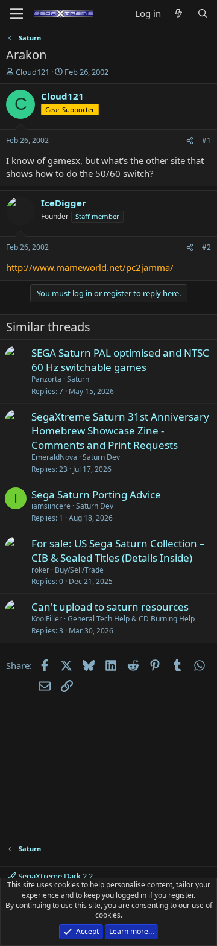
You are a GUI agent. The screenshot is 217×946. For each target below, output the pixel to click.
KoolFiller (46, 619)
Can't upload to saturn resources (110, 607)
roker (40, 570)
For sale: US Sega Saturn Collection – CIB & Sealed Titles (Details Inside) (118, 550)
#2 (206, 247)
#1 (206, 140)
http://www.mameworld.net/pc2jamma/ (90, 267)
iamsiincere (51, 506)
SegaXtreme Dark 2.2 (54, 876)
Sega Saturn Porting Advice (96, 494)
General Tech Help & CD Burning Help (131, 619)
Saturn (78, 379)
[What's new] (178, 13)
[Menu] (16, 14)
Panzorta (46, 379)
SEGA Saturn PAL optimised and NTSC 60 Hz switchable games (120, 360)
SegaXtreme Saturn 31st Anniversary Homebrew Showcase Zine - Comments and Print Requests (120, 431)
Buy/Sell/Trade (79, 570)
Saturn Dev (101, 457)
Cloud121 (32, 71)
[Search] (203, 13)
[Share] (190, 141)
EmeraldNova (54, 457)
